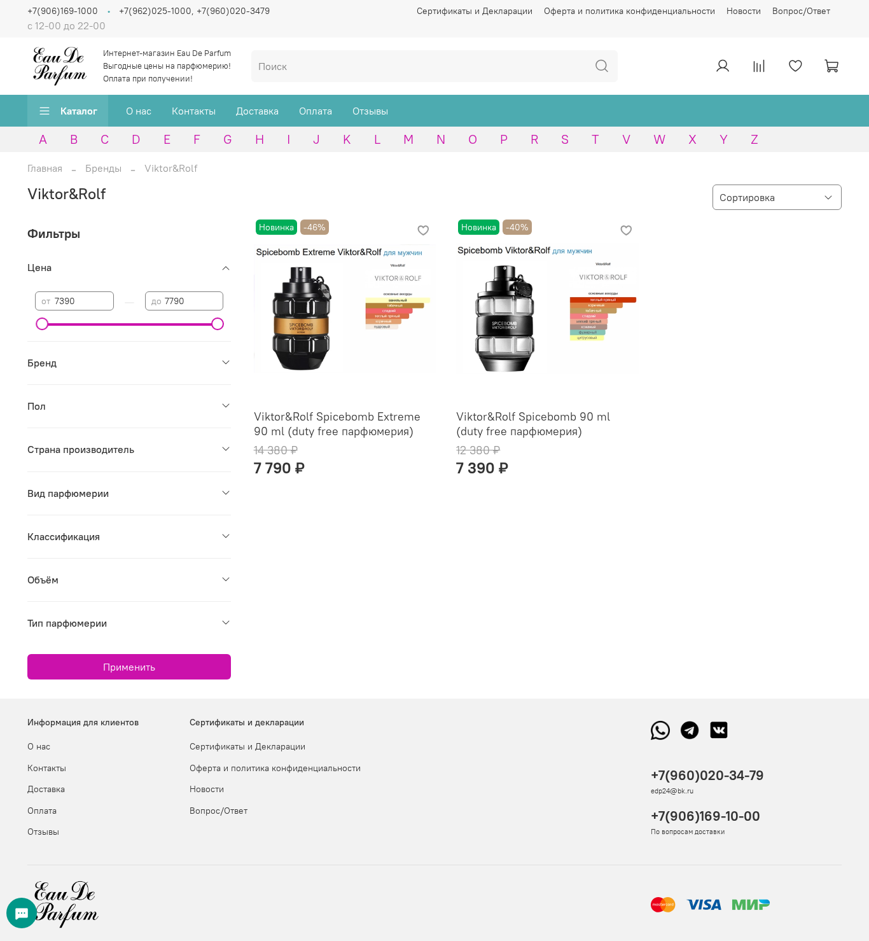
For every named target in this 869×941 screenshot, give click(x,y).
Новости (743, 11)
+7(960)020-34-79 (707, 775)
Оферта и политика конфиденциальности (629, 11)
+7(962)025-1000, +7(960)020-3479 (194, 11)
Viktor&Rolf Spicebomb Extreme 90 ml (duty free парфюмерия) (337, 423)
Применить (129, 666)
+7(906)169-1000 (62, 11)
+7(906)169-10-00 (705, 816)
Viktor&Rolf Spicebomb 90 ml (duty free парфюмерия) (533, 423)
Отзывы (370, 110)
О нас (138, 110)
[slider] (41, 323)
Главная (44, 168)
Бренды (103, 168)
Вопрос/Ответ (801, 11)
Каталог (78, 110)
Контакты (194, 110)
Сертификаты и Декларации (474, 11)
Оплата (315, 110)
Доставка (257, 110)
